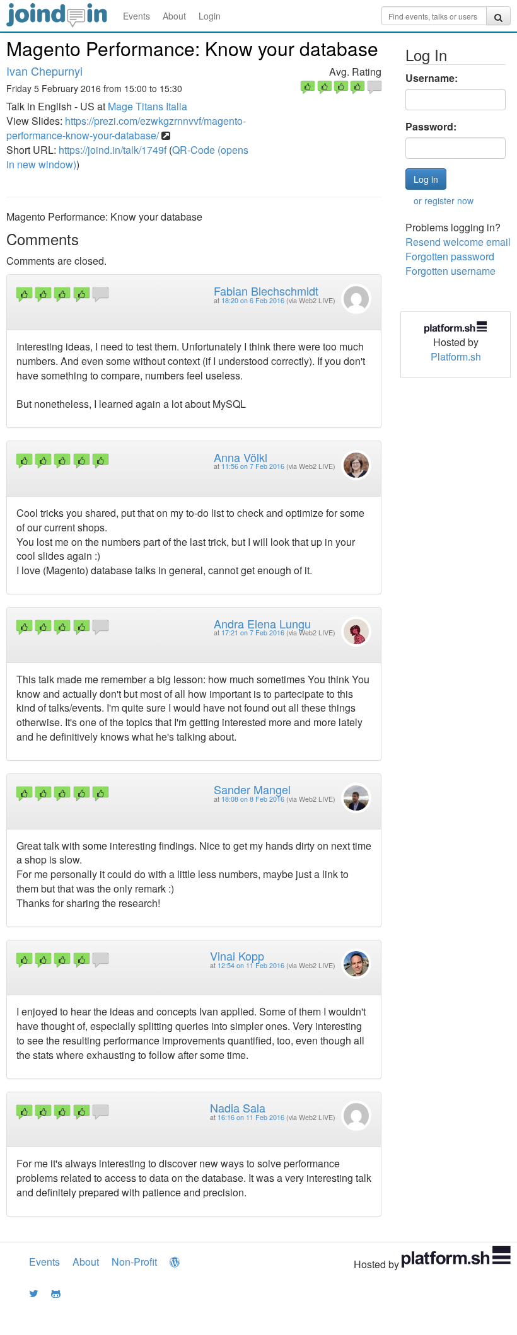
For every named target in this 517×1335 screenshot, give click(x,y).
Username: (431, 78)
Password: (430, 127)
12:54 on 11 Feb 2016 (251, 965)
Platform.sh (456, 356)
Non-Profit (134, 1261)
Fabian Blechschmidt (266, 290)
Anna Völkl (240, 457)
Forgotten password (449, 256)
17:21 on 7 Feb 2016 (252, 632)
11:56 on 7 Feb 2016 (252, 466)
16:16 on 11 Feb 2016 (251, 1117)
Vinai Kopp (237, 955)
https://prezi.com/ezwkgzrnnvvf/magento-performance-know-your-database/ (126, 127)
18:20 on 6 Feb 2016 (252, 300)
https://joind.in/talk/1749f (112, 149)
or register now (443, 200)
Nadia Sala (237, 1107)
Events (136, 15)
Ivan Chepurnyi (44, 70)
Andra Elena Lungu (262, 623)
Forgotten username (450, 270)
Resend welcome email (458, 241)
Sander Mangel (252, 789)
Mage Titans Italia (147, 106)
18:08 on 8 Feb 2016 (252, 799)
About (174, 15)
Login (210, 15)
